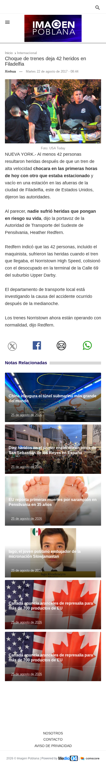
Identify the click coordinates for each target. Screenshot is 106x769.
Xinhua (10, 71)
